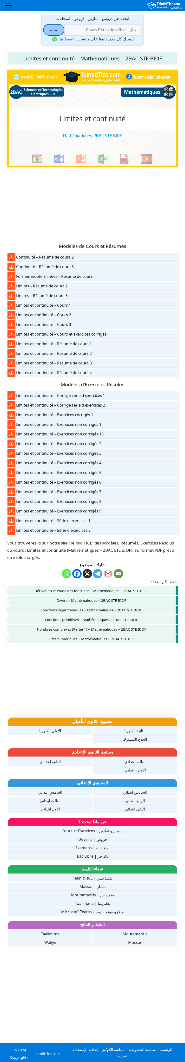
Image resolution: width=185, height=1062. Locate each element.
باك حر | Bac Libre (92, 856)
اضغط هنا (66, 39)
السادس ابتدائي (135, 792)
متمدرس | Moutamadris (92, 895)
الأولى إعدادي (135, 770)
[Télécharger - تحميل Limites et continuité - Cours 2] (11, 315)
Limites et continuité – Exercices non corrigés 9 (58, 511)
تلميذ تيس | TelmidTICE (92, 878)
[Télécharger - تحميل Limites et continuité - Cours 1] (11, 305)
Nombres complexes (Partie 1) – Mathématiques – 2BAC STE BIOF (91, 629)
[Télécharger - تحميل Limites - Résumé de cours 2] (11, 286)
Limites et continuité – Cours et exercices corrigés (61, 334)
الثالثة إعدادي (134, 761)
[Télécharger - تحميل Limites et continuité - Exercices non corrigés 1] (11, 424)
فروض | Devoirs (92, 839)
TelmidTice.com (47, 1053)
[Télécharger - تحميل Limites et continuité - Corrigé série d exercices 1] (11, 395)
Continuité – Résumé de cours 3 (45, 266)
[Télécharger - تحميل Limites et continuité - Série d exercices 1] (11, 521)
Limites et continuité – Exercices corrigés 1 (54, 414)
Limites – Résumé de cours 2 (42, 286)
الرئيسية (166, 1049)
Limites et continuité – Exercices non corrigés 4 (58, 463)
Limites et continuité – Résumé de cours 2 (54, 353)
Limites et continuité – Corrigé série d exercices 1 (60, 395)
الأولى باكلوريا (50, 730)
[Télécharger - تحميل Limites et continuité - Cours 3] (11, 324)
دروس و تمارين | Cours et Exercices (92, 831)
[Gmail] (108, 573)
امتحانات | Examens (92, 847)
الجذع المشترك (135, 739)
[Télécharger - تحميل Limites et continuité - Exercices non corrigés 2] (11, 444)
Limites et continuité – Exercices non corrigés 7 (58, 491)
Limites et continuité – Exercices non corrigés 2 (58, 443)
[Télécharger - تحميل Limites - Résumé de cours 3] (11, 295)
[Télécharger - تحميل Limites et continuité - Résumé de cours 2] (11, 353)
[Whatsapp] (66, 573)
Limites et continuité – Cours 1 (43, 305)
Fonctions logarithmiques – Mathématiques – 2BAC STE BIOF (91, 610)
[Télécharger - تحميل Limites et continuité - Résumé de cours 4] (11, 373)
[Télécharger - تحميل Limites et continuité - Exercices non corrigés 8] (11, 501)
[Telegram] (97, 573)
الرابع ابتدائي (135, 800)
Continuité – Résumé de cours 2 (45, 257)
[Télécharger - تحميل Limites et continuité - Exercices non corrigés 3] (11, 453)
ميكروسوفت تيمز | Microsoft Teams (92, 911)
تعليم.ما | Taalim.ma (92, 903)
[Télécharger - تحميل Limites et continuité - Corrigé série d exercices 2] (11, 405)
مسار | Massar (92, 886)
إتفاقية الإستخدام (85, 1049)
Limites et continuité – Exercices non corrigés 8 (58, 501)
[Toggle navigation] (8, 5)
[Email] (118, 573)
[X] (87, 573)
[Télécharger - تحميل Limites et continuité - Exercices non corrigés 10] (11, 434)
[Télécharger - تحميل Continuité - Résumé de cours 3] (11, 267)
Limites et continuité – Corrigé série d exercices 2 (60, 405)
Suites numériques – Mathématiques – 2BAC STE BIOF (91, 638)
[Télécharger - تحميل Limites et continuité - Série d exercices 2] (11, 530)
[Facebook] (77, 573)
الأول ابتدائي (50, 809)
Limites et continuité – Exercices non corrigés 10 (60, 434)
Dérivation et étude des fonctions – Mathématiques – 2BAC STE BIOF (91, 590)
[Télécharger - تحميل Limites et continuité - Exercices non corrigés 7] (11, 492)
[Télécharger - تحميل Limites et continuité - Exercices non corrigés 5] (11, 472)
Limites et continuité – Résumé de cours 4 (54, 372)
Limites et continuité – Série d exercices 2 (53, 530)
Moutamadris (135, 934)
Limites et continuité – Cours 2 (43, 314)
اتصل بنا (122, 1055)
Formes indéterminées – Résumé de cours (54, 276)
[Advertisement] (92, 205)
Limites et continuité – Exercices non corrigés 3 (58, 453)
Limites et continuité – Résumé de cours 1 (54, 343)
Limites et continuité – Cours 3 (43, 324)
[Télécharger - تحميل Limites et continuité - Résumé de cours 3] (11, 363)
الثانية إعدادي (50, 761)
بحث (53, 29)
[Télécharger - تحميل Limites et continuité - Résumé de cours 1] (11, 344)
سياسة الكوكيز (113, 1049)
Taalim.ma (50, 934)
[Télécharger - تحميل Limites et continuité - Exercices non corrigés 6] (11, 482)
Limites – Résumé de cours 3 (42, 295)
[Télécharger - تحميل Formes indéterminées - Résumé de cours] (11, 276)
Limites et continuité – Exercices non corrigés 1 (58, 424)
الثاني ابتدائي (135, 809)
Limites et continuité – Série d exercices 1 (53, 520)
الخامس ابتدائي (50, 792)
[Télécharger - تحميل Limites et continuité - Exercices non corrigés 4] (11, 463)
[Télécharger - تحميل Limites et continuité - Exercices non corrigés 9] (11, 511)
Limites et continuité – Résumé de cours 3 (54, 363)
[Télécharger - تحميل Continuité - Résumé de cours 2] (11, 257)
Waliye (50, 942)
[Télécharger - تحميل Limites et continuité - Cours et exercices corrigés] (11, 334)
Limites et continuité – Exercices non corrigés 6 (58, 482)
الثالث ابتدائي (50, 800)
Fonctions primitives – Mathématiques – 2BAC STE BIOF (91, 619)
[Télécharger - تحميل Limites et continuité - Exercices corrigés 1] (11, 415)
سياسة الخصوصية (142, 1049)
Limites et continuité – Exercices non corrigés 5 (58, 472)
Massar (135, 942)
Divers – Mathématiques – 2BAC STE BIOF (91, 600)
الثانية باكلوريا (134, 730)
